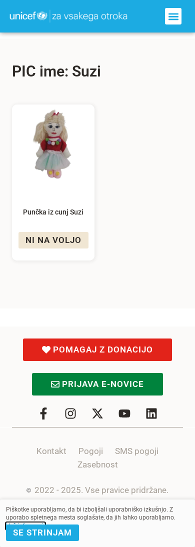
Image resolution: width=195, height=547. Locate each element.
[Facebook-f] (44, 414)
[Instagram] (70, 414)
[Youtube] (124, 414)
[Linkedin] (152, 414)
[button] (173, 16)
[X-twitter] (98, 414)
